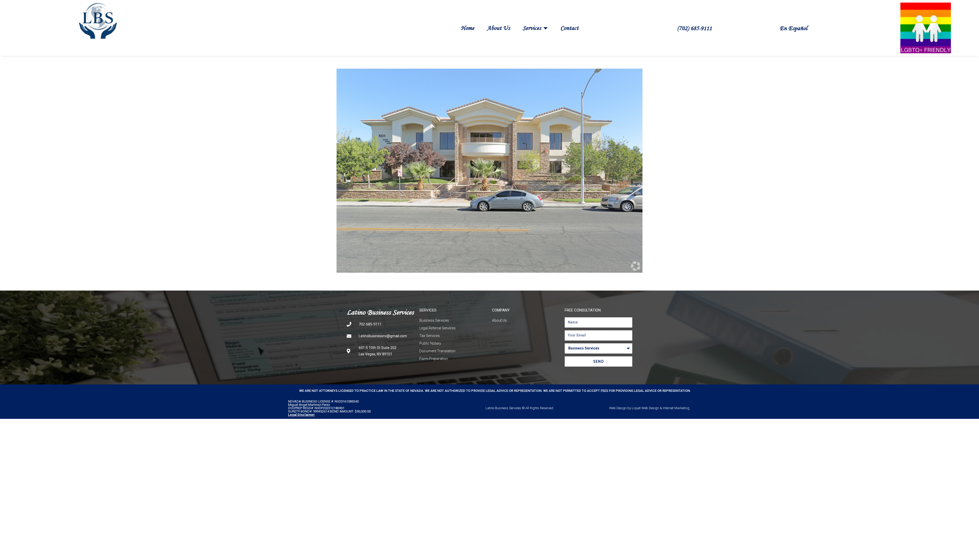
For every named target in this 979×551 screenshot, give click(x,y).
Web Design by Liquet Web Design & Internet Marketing (649, 408)
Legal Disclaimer (301, 415)
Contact (569, 27)
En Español (793, 28)
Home (467, 27)
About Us (498, 27)
